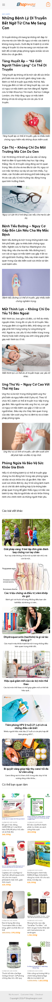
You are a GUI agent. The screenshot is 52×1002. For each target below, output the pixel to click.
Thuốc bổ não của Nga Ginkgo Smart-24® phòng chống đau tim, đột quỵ (13, 975)
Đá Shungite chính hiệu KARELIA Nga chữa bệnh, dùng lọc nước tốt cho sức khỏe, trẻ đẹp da (38, 876)
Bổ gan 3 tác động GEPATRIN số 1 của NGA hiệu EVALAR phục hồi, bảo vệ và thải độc (13, 828)
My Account (14, 995)
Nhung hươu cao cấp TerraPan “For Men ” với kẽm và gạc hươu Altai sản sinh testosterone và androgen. (38, 928)
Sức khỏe (6, 14)
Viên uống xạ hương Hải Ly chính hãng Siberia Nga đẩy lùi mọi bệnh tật (38, 975)
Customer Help (27, 995)
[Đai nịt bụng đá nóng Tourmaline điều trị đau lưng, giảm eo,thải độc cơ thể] (13, 904)
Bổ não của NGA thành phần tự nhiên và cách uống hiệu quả (37, 827)
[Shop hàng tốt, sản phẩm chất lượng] (26, 4)
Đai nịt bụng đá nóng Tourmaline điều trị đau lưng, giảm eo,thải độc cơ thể (12, 926)
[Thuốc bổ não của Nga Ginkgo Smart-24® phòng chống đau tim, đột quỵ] (13, 955)
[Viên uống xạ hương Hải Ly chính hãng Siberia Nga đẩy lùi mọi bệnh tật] (38, 955)
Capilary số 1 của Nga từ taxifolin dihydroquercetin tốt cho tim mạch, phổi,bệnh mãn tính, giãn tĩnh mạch (13, 877)
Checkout (39, 995)
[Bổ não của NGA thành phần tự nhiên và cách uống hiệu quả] (38, 806)
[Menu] (3, 4)
